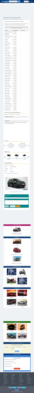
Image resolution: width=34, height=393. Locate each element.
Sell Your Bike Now (17, 368)
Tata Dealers (6, 140)
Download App (28, 377)
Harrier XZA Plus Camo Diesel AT (8, 159)
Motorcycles (13, 378)
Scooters (13, 379)
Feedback (30, 379)
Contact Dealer (11, 147)
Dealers (27, 3)
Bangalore (5, 376)
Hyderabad (5, 377)
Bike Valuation (21, 378)
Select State (26, 1)
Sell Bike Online (3, 3)
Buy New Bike (24, 3)
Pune (6, 378)
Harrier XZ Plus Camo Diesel (24, 159)
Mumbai (5, 378)
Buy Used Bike (8, 3)
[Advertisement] (17, 10)
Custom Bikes (13, 383)
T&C (27, 382)
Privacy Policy (30, 382)
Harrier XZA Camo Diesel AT (16, 159)
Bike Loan (20, 3)
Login (31, 1)
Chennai (5, 379)
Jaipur (8, 382)
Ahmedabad (5, 382)
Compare (30, 3)
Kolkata (4, 383)
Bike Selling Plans (21, 379)
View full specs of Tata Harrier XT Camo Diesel (11, 173)
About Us (28, 376)
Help (27, 378)
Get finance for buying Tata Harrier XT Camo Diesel (13, 114)
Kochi (7, 379)
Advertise (30, 378)
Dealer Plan (17, 3)
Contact (28, 379)
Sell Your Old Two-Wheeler (17, 354)
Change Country (29, 383)
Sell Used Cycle (21, 384)
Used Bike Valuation (12, 3)
